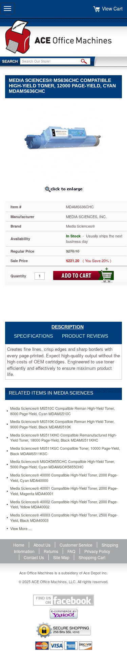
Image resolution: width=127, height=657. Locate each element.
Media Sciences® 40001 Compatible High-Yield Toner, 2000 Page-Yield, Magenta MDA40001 (64, 491)
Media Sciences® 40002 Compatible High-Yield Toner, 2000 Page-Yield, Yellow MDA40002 (64, 504)
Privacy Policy (97, 551)
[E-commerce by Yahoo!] (63, 614)
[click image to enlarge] (63, 189)
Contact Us (34, 557)
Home (18, 545)
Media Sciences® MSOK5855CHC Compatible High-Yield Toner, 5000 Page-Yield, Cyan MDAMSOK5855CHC (62, 464)
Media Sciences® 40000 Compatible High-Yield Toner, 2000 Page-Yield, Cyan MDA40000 (64, 477)
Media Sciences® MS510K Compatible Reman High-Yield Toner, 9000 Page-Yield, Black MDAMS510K (62, 424)
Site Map (61, 557)
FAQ (71, 551)
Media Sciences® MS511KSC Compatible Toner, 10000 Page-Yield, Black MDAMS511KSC (65, 451)
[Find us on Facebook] (63, 600)
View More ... (20, 528)
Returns (51, 551)
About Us (42, 545)
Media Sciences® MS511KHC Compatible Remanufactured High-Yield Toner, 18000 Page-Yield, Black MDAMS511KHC (63, 437)
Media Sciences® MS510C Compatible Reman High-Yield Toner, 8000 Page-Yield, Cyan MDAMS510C (62, 411)
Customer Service (76, 545)
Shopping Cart (92, 557)
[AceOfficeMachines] (63, 37)
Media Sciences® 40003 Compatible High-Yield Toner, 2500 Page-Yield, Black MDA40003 (64, 517)
